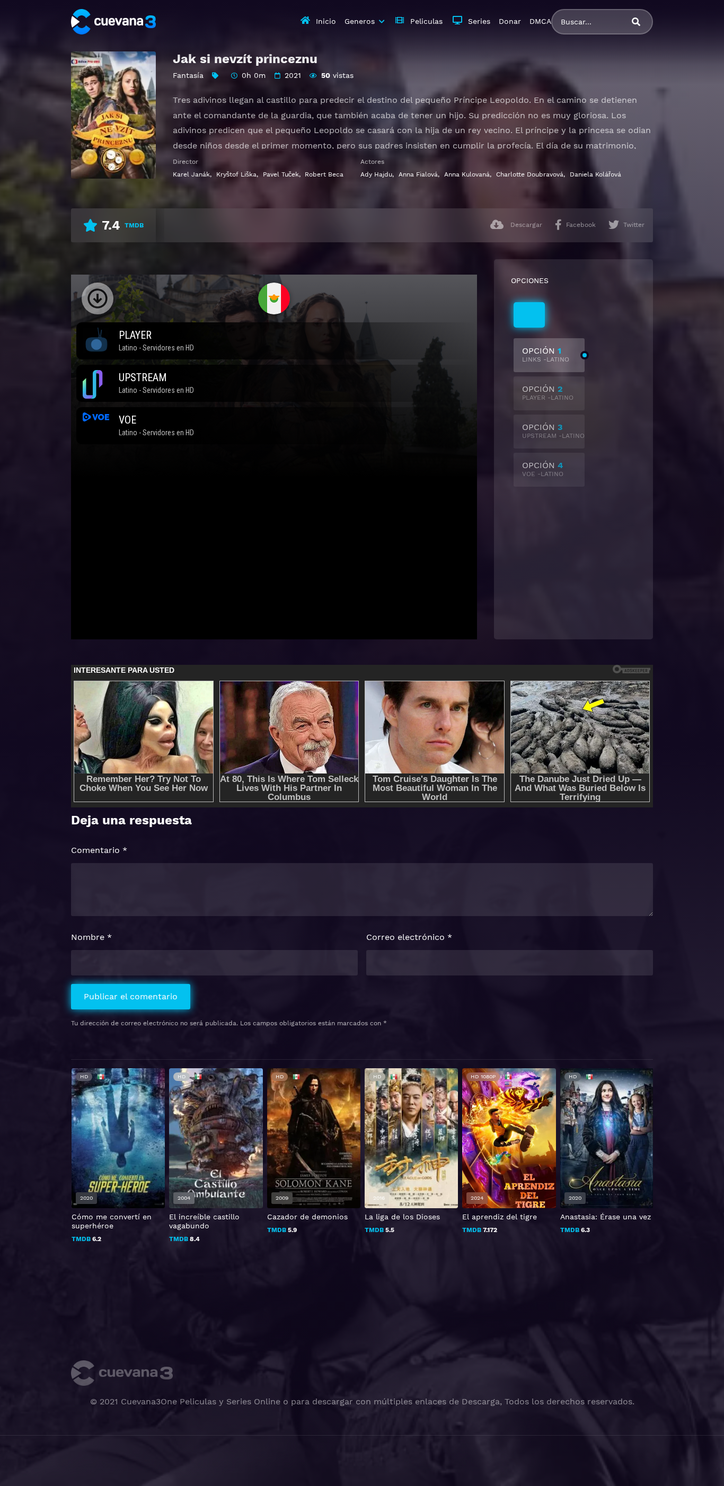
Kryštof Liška (236, 174)
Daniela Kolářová (595, 174)
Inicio (326, 21)
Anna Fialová (418, 174)
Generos (360, 21)
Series (479, 21)
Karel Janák (191, 174)
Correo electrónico (409, 937)
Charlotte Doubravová (529, 174)
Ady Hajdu (376, 174)
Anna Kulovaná (467, 174)
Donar (510, 21)
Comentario (99, 850)
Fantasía (188, 75)
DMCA (540, 21)
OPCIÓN (545, 354)
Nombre (91, 937)
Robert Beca (324, 174)
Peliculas (426, 21)
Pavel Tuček (281, 174)
